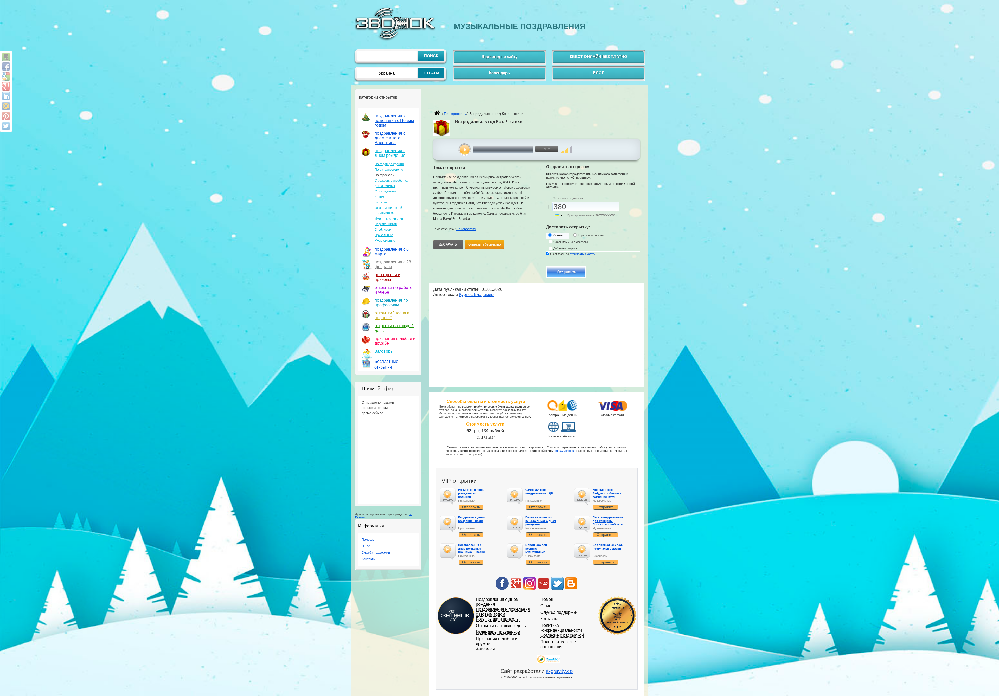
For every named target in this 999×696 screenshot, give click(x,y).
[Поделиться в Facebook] (6, 66)
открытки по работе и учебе (393, 289)
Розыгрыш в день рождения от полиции (471, 493)
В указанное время (591, 235)
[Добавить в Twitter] (6, 126)
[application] (511, 149)
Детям (379, 197)
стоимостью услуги (582, 253)
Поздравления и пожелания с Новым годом (503, 611)
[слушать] (464, 149)
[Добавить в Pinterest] (6, 116)
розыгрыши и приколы (387, 277)
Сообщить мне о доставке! (571, 241)
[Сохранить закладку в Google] (6, 76)
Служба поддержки (376, 553)
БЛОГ (598, 72)
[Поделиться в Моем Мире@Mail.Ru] (6, 106)
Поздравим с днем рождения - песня (471, 519)
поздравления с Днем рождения (390, 153)
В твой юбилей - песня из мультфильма (537, 548)
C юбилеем (383, 229)
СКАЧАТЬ (449, 244)
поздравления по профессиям (391, 302)
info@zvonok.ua (565, 450)
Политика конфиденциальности (561, 628)
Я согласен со (572, 253)
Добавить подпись (565, 248)
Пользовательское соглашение (558, 644)
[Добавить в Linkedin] (6, 96)
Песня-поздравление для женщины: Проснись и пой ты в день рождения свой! (608, 522)
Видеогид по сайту (499, 56)
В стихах (381, 202)
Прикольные (384, 235)
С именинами (385, 213)
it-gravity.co (559, 671)
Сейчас (558, 235)
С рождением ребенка (391, 180)
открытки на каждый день (394, 328)
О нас (366, 546)
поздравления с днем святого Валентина (390, 138)
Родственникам (386, 224)
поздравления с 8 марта (392, 251)
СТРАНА (432, 73)
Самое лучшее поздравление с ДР (539, 491)
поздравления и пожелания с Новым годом (394, 120)
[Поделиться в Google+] (6, 86)
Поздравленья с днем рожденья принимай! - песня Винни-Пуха (471, 550)
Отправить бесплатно (484, 244)
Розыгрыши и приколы (498, 619)
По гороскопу (466, 229)
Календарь (499, 72)
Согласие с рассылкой (562, 635)
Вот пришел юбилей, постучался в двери (608, 546)
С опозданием (385, 191)
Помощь (368, 540)
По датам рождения (389, 169)
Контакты (369, 559)
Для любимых (385, 186)
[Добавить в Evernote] (6, 57)
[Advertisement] (494, 100)
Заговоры (384, 351)
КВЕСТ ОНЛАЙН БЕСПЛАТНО (598, 56)
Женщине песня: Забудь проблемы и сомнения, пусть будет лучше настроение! (607, 496)
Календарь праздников (498, 632)
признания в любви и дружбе (395, 340)
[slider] (566, 146)
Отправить (471, 507)
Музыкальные (385, 240)
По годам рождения (389, 164)
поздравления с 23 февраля (393, 264)
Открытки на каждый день (501, 625)
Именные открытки (389, 219)
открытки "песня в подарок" (392, 315)
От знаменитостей (388, 208)
